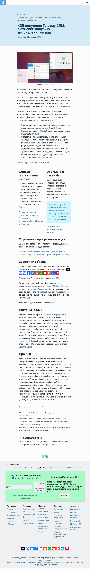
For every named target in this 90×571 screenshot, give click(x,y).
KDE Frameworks (13, 515)
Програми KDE (12, 512)
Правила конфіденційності (60, 528)
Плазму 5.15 (23, 97)
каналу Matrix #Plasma (56, 286)
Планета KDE (43, 517)
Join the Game (25, 347)
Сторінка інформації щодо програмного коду (48, 254)
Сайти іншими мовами (75, 528)
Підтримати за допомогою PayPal (39, 486)
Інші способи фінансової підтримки (25, 496)
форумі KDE (53, 278)
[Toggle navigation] (87, 2)
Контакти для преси (43, 522)
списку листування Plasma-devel (34, 289)
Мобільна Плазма (10, 520)
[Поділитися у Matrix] (68, 269)
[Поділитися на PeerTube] (49, 273)
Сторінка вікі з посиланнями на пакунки (54, 229)
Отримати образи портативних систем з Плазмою (29, 215)
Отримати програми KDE (59, 517)
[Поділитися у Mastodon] (21, 273)
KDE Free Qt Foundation (74, 517)
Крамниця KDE (75, 509)
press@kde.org (48, 444)
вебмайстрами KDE (43, 558)
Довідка (57, 512)
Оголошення (23, 14)
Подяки (41, 532)
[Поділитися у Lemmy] (41, 273)
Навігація (65, 495)
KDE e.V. (73, 512)
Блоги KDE (42, 514)
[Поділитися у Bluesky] (25, 273)
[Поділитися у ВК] (53, 273)
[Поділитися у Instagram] (57, 273)
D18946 (35, 134)
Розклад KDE (75, 521)
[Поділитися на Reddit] (37, 273)
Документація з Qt (29, 516)
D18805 (54, 146)
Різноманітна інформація (43, 527)
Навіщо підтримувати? (25, 478)
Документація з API (29, 510)
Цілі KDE (26, 520)
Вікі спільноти (59, 509)
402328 (41, 131)
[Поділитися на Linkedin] (33, 273)
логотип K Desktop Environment (27, 562)
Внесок (59, 128)
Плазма (10, 509)
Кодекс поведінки (58, 522)
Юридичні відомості (47, 565)
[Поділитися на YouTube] (45, 273)
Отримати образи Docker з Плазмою (31, 222)
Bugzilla (41, 292)
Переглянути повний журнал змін (33, 162)
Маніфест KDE (75, 524)
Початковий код (29, 523)
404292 (49, 157)
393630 (57, 143)
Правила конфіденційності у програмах (60, 534)
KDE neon (10, 524)
